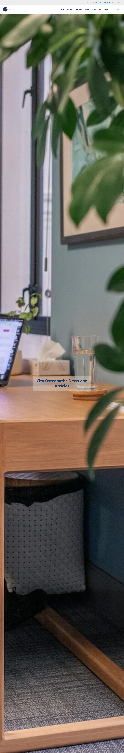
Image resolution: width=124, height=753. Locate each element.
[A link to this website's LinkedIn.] (118, 2)
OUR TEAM (69, 9)
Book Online (116, 9)
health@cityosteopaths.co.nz (94, 2)
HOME (62, 9)
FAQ (100, 9)
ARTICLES (87, 9)
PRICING (94, 9)
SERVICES (78, 9)
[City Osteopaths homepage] (15, 9)
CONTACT (106, 9)
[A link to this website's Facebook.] (112, 2)
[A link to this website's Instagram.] (115, 2)
